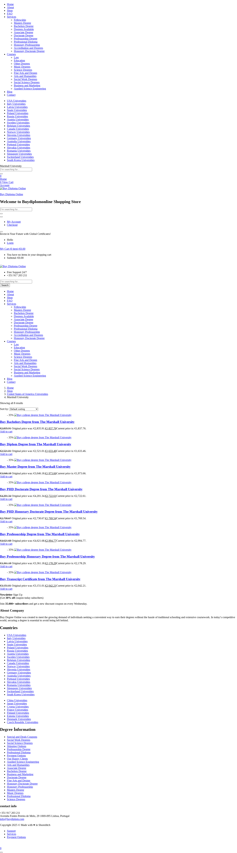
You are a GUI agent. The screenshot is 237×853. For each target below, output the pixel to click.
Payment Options (16, 755)
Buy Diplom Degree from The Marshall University (35, 444)
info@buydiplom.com (12, 819)
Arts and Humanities (25, 76)
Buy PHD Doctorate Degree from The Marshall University (41, 489)
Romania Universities (19, 150)
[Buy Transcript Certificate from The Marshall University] (42, 572)
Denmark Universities (19, 719)
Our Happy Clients (17, 758)
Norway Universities (18, 132)
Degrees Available (24, 29)
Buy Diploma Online (11, 194)
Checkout (12, 224)
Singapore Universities (19, 153)
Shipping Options (16, 746)
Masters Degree (22, 23)
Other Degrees (22, 63)
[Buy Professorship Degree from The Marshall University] (42, 527)
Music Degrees (22, 66)
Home (10, 4)
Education (19, 60)
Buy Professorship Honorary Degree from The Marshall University (47, 556)
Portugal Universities (18, 144)
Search (5, 285)
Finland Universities (18, 712)
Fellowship (20, 19)
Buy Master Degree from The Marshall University (35, 466)
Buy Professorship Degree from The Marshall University (40, 534)
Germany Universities (19, 138)
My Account (14, 221)
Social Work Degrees (25, 79)
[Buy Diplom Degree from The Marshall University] (42, 437)
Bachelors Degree (23, 26)
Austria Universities (18, 119)
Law (16, 57)
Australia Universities (19, 141)
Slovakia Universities (18, 147)
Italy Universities (16, 103)
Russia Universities (17, 116)
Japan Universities (17, 703)
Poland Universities (17, 113)
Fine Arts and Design (25, 73)
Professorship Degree (25, 38)
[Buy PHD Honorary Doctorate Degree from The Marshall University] (42, 504)
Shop (10, 10)
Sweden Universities (18, 122)
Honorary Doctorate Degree (29, 51)
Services (11, 16)
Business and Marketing (27, 85)
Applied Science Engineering (30, 88)
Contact (11, 94)
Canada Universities (18, 128)
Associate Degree (23, 32)
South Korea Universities (21, 160)
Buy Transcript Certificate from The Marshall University (40, 579)
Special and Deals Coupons (22, 736)
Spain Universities (17, 110)
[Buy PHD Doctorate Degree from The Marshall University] (42, 482)
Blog (9, 91)
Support (11, 830)
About (10, 7)
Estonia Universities (18, 716)
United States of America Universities (27, 394)
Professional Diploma (25, 41)
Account (4, 185)
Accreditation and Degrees (28, 48)
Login (10, 242)
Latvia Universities (17, 107)
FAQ (9, 13)
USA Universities (16, 100)
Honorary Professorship (27, 44)
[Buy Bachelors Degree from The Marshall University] (42, 415)
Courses (11, 54)
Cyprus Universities (18, 706)
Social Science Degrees (27, 82)
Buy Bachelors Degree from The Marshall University (37, 422)
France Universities (17, 709)
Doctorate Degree (23, 35)
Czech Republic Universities (22, 722)
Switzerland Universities (20, 157)
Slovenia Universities (18, 135)
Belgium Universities (18, 125)
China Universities (17, 700)
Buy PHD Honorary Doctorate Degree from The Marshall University (49, 511)
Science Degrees (23, 69)
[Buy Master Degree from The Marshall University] (42, 460)
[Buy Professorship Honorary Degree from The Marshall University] (42, 549)
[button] (12, 248)
